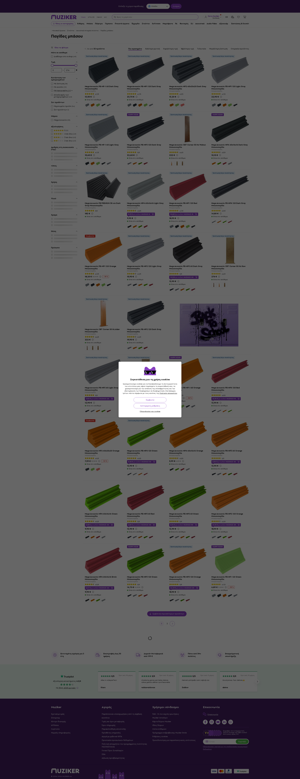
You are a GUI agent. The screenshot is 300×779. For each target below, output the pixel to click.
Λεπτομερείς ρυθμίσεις (150, 405)
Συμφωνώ (150, 399)
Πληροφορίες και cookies (150, 411)
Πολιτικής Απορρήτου (168, 393)
